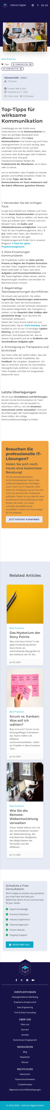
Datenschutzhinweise (25, 1079)
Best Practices (8, 59)
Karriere (25, 1029)
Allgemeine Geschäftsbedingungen (25, 1089)
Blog (25, 1052)
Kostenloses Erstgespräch (25, 1040)
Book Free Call (21, 944)
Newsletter (25, 1057)
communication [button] (23, 64)
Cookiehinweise (25, 1084)
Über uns (25, 1024)
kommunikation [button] (13, 69)
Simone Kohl (11, 77)
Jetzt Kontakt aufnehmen (24, 519)
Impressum (25, 1074)
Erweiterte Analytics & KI (25, 1002)
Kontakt (25, 1034)
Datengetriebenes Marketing (25, 997)
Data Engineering (25, 1007)
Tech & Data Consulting (25, 1012)
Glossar (25, 1062)
